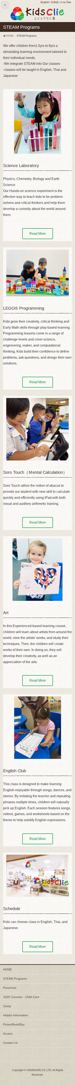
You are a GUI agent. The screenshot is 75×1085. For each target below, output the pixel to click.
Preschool (9, 987)
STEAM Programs (15, 978)
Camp (7, 1006)
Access (7, 1033)
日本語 (55, 2)
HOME (7, 969)
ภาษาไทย (65, 2)
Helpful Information (15, 1015)
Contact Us (10, 1042)
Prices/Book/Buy (14, 1024)
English (45, 2)
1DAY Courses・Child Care (21, 997)
